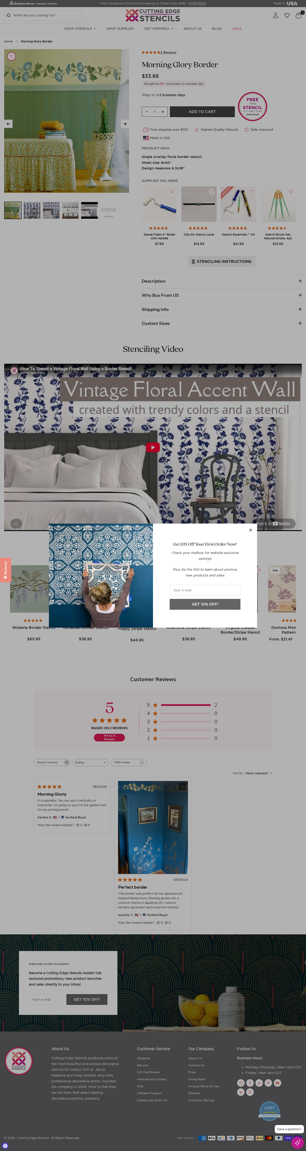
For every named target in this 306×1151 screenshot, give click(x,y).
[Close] (250, 530)
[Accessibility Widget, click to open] (5, 1146)
